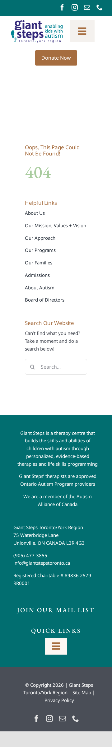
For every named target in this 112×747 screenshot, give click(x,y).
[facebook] (62, 7)
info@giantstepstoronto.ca (41, 563)
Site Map (81, 692)
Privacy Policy (59, 700)
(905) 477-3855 (30, 555)
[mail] (87, 7)
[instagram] (75, 7)
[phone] (99, 7)
